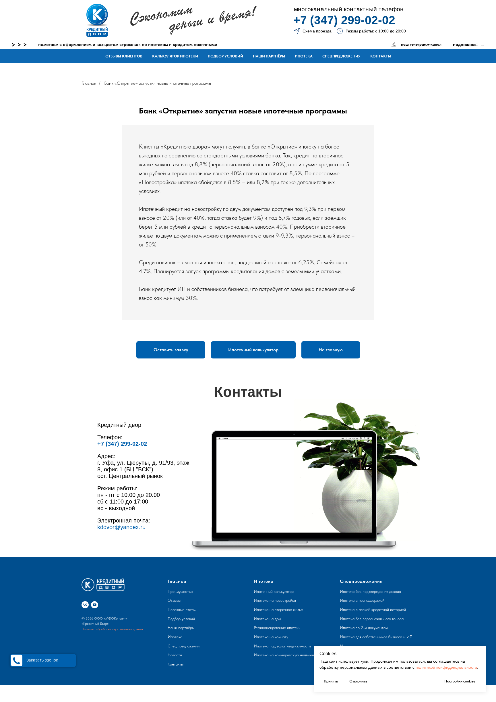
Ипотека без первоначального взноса (372, 618)
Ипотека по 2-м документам (364, 627)
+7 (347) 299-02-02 (344, 20)
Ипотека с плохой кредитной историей (373, 609)
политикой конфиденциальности (446, 667)
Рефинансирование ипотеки (277, 627)
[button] (170, 349)
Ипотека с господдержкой (362, 600)
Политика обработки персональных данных (112, 629)
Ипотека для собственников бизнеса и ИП (376, 637)
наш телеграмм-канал (421, 44)
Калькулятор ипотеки (175, 56)
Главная (89, 83)
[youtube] (94, 604)
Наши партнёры (269, 56)
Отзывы (174, 600)
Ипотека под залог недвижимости (282, 646)
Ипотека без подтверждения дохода (370, 591)
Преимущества (180, 591)
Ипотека (304, 56)
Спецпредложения (341, 56)
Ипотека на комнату (271, 637)
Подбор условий (225, 56)
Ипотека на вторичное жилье (278, 609)
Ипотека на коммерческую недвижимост (288, 655)
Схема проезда (317, 31)
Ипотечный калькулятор (274, 591)
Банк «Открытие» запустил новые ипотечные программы (157, 83)
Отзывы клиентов (123, 56)
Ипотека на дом (267, 618)
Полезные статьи (182, 609)
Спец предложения (183, 646)
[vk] (85, 604)
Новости (175, 655)
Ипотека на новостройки (275, 600)
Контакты (380, 56)
